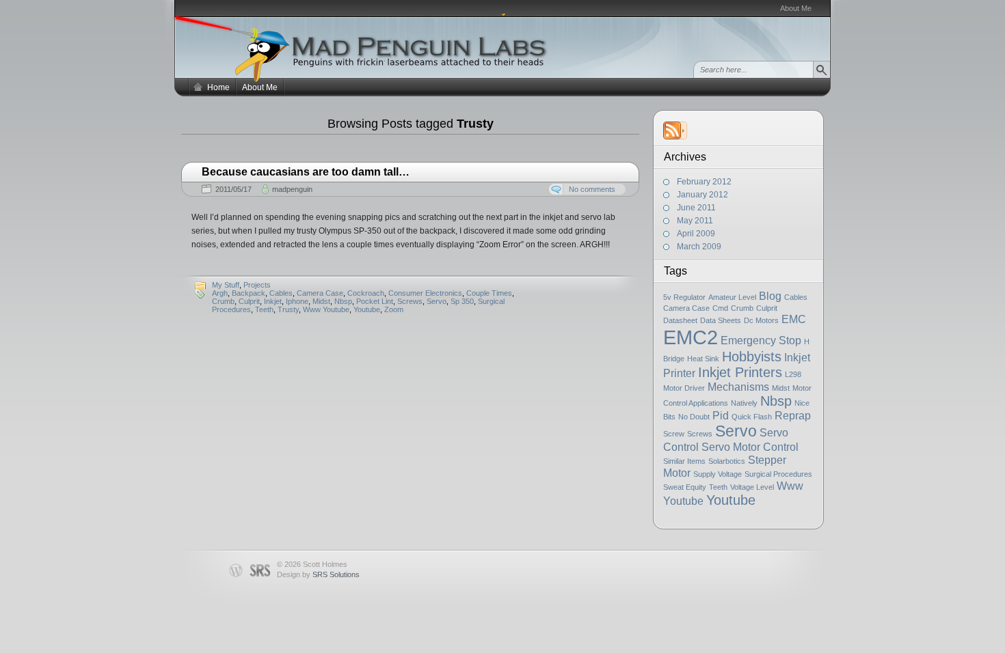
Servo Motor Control (750, 447)
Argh (220, 293)
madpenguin (292, 189)
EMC (793, 319)
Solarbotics (726, 461)
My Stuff (225, 285)
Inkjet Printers (740, 372)
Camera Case (686, 308)
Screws (699, 434)
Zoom (393, 309)
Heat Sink (703, 359)
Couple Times (489, 293)
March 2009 (699, 246)
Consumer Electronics (425, 293)
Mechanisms (738, 386)
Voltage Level (752, 487)
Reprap (793, 415)
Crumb (742, 308)
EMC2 (690, 337)
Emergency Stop (761, 340)
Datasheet (680, 320)
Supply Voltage (717, 474)
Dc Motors (761, 320)
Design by (318, 574)
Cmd (720, 308)
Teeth (718, 487)
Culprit (766, 308)
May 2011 (695, 220)
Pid (720, 415)
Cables (795, 297)
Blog (770, 296)
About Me (796, 8)
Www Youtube (326, 309)
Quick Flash (752, 417)
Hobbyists (751, 356)
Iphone (297, 301)
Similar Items (684, 461)
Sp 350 (462, 301)
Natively (744, 403)
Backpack (248, 293)
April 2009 (696, 233)
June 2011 (696, 207)
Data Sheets (720, 320)
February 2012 (704, 181)
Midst (781, 388)
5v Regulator (684, 297)
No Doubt (694, 417)
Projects (257, 285)
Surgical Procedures (778, 474)
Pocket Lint (374, 301)
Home (218, 87)
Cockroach (365, 293)
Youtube (730, 500)
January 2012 (702, 194)
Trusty (288, 309)
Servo (736, 431)
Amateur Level (732, 297)
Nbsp (776, 400)
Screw (673, 434)
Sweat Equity (684, 487)
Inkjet (273, 301)
